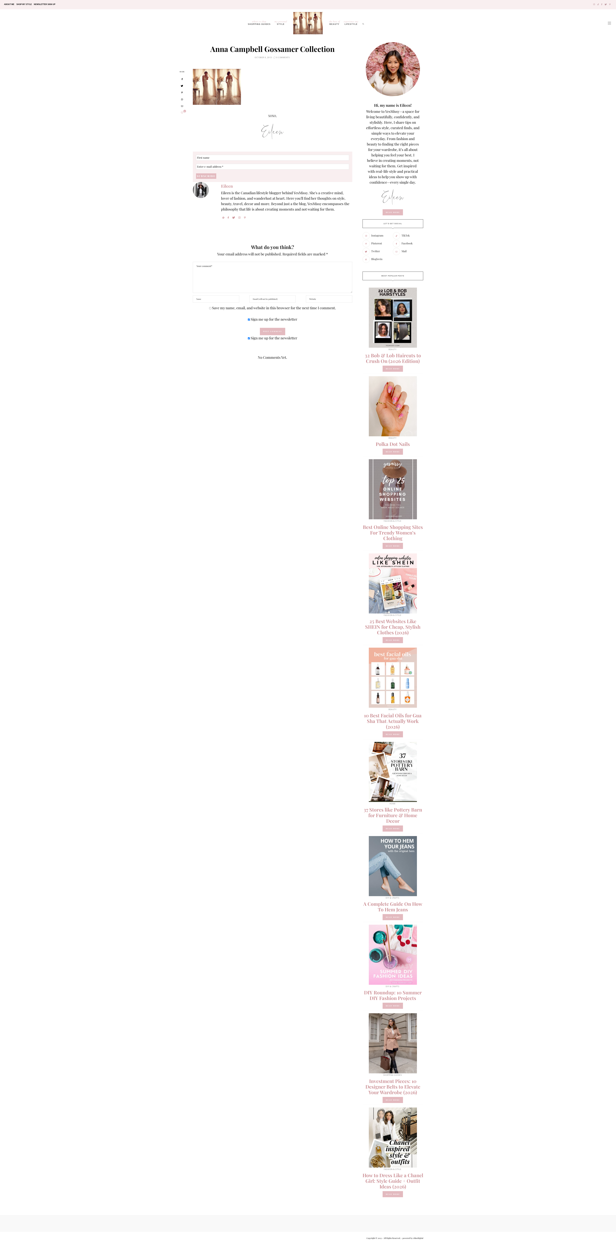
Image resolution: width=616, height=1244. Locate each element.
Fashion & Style (392, 521)
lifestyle (351, 22)
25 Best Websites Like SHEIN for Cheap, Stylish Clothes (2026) (392, 627)
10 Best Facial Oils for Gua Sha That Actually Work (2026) (393, 721)
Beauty (334, 22)
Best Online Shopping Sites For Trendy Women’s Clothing (393, 532)
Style (280, 22)
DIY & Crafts (392, 897)
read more (393, 212)
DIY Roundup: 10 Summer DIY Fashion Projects (393, 995)
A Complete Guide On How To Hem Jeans (392, 907)
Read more (393, 369)
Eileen (227, 186)
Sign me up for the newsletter (273, 319)
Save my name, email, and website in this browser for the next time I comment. (274, 307)
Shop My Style (24, 4)
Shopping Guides (259, 22)
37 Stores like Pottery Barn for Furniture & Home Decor (393, 815)
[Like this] (182, 112)
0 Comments (283, 57)
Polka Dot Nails (393, 444)
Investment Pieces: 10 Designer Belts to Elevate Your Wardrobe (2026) (392, 1086)
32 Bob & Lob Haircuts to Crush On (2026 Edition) (393, 358)
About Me (9, 4)
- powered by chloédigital (412, 1238)
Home (392, 803)
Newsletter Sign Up (44, 4)
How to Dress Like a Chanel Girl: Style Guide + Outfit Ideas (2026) (393, 1181)
